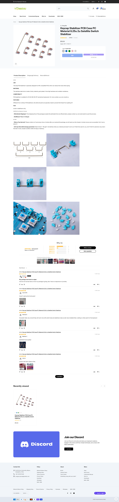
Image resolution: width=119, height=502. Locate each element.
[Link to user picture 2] (30, 366)
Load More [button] (59, 376)
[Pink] (72, 51)
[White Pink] (75, 51)
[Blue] (66, 51)
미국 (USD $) (85, 1)
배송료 (61, 43)
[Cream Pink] (63, 51)
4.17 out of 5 (35, 248)
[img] (22, 274)
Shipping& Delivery (32, 75)
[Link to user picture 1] (22, 301)
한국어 (93, 1)
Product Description (19, 75)
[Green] (69, 51)
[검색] (88, 8)
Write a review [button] (87, 247)
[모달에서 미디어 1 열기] (34, 45)
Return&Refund (44, 75)
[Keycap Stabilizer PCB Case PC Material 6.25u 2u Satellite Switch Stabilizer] (25, 408)
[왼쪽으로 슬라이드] (101, 386)
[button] (103, 9)
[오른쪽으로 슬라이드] (104, 386)
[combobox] (73, 8)
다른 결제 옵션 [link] (93, 57)
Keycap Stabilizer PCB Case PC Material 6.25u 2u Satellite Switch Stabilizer (42, 272)
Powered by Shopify (102, 499)
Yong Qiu (63, 25)
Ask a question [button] (88, 251)
